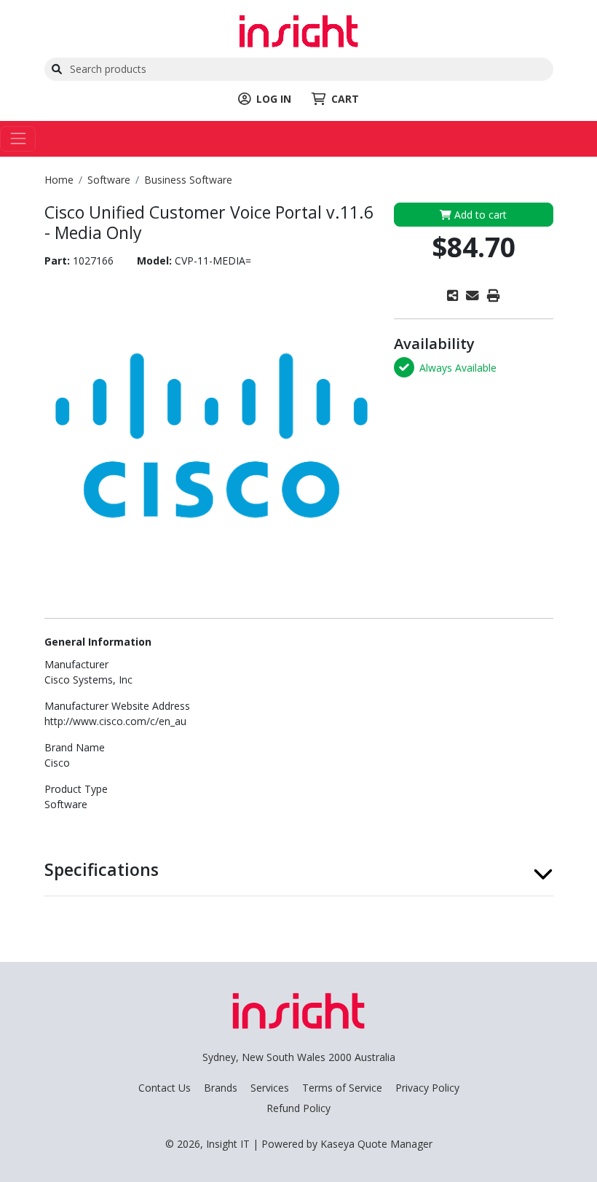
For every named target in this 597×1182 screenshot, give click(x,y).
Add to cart (479, 215)
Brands (220, 1088)
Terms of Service (342, 1088)
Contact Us (164, 1088)
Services (269, 1088)
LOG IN (273, 99)
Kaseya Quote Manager (376, 1144)
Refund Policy (298, 1108)
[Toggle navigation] (18, 139)
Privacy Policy (427, 1088)
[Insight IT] (298, 29)
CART (345, 99)
